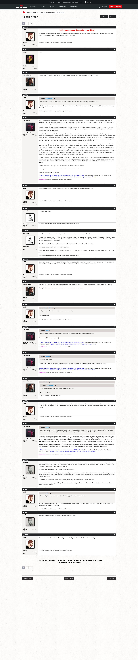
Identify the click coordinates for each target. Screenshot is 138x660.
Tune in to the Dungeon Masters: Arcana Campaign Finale (65, 2)
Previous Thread (27, 578)
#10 (114, 281)
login (69, 560)
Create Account (115, 6)
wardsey (47, 493)
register (80, 560)
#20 (114, 534)
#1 (114, 27)
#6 (114, 185)
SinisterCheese (49, 98)
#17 (114, 460)
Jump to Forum (69, 578)
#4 (114, 95)
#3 (114, 72)
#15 (114, 401)
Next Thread (111, 578)
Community (62, 6)
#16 (114, 423)
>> (54, 98)
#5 (114, 117)
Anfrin (47, 330)
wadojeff (48, 356)
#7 (114, 208)
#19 (114, 512)
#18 (114, 489)
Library (51, 6)
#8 (114, 230)
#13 (114, 352)
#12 (114, 327)
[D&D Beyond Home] (21, 6)
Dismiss (88, 2)
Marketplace (74, 6)
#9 (114, 259)
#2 (114, 49)
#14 (114, 378)
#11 (114, 304)
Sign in (105, 6)
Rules (42, 6)
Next (31, 23)
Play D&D (32, 6)
